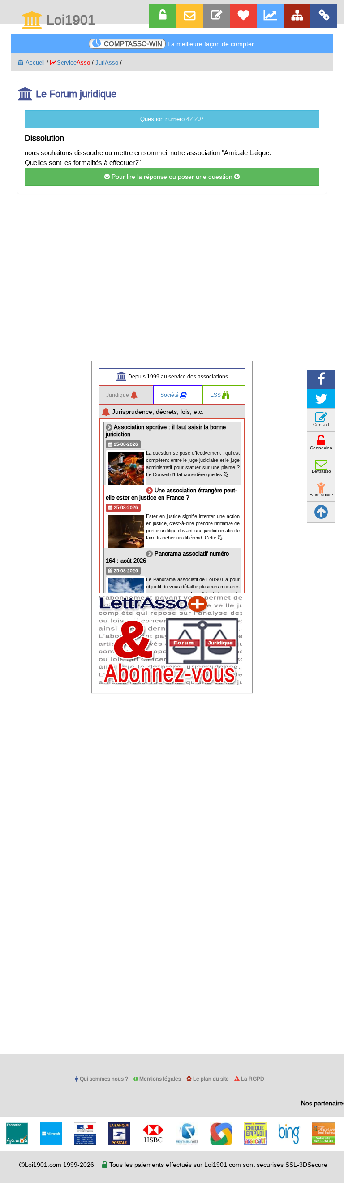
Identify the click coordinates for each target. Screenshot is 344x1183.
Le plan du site (210, 1078)
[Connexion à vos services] (162, 16)
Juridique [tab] (118, 394)
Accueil (34, 62)
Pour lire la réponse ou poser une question (172, 176)
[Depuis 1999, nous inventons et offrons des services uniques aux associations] (270, 16)
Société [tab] (170, 394)
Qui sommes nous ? (103, 1078)
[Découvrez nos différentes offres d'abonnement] (243, 16)
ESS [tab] (216, 394)
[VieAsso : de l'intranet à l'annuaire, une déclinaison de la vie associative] (323, 16)
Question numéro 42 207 (172, 118)
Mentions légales (159, 1078)
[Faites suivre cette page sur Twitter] (321, 399)
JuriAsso (106, 62)
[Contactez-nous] (216, 16)
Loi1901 (69, 20)
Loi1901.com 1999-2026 (59, 1164)
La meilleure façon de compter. (179, 44)
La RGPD (252, 1078)
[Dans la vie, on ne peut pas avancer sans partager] (297, 16)
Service (73, 62)
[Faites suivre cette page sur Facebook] (321, 379)
